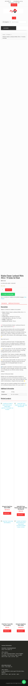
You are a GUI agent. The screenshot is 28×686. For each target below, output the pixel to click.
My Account (14, 4)
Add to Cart (8, 289)
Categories (6, 28)
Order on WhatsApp (8, 294)
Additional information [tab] (14, 303)
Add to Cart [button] (6, 513)
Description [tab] (4, 303)
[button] (8, 294)
